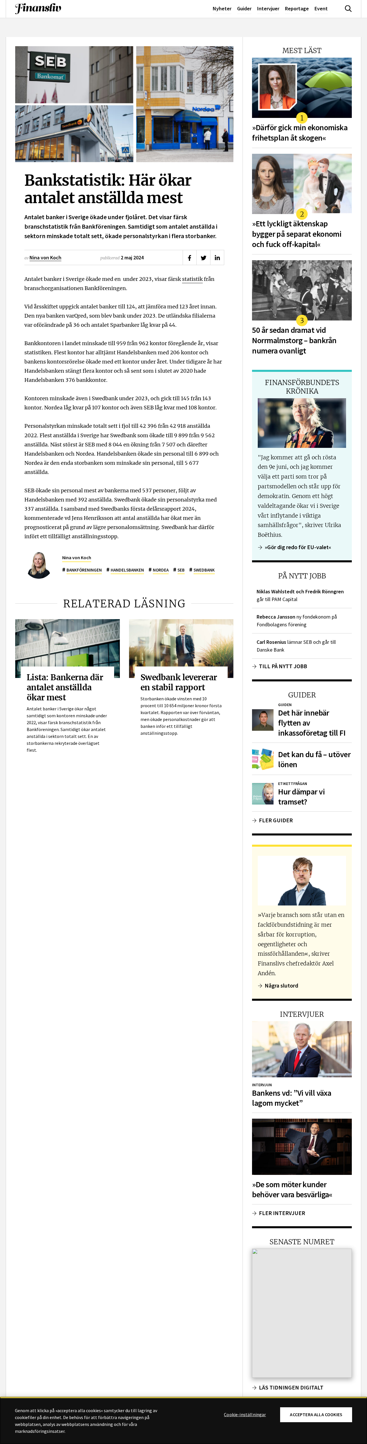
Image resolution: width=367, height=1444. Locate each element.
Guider (244, 8)
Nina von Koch (45, 257)
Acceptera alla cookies (316, 1415)
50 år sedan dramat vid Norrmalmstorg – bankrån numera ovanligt (294, 340)
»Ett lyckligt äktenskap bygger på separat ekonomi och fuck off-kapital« (296, 234)
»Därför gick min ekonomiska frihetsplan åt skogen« (300, 132)
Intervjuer (268, 8)
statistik (192, 278)
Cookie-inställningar (245, 1415)
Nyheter (222, 8)
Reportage (297, 8)
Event (321, 8)
